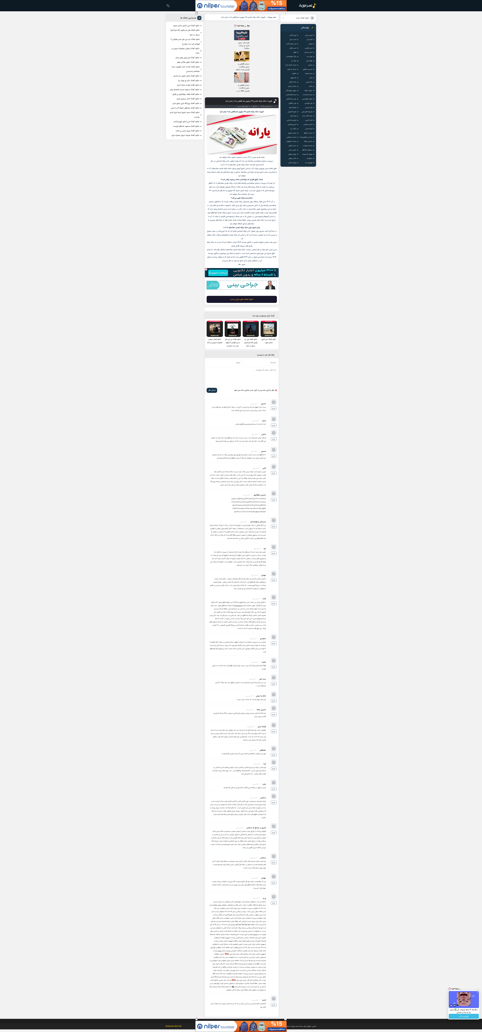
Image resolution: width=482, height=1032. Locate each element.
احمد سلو (293, 39)
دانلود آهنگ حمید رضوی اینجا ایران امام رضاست (185, 114)
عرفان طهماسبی (307, 99)
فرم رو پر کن (463, 1016)
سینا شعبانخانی (291, 94)
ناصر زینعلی (292, 158)
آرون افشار (292, 35)
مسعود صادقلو (307, 150)
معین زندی (292, 150)
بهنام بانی (309, 61)
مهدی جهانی (292, 154)
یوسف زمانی (292, 162)
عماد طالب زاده (307, 116)
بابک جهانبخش (291, 56)
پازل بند (293, 61)
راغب (310, 78)
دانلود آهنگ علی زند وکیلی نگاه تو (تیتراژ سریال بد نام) (185, 32)
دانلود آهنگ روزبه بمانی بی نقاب (187, 131)
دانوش (294, 73)
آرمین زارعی (308, 35)
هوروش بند (308, 162)
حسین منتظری (307, 69)
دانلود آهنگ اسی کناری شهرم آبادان (186, 121)
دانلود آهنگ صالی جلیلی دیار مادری (186, 76)
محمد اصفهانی (291, 141)
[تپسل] (206, 269)
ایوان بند (309, 56)
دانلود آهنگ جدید (302, 18)
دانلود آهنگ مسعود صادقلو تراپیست (186, 126)
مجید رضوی (292, 133)
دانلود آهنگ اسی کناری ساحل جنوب (186, 25)
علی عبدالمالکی (291, 99)
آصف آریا (309, 39)
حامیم (310, 65)
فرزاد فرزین (308, 120)
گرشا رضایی (308, 129)
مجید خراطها (308, 133)
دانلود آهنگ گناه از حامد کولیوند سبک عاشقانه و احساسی (186, 69)
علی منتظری (292, 103)
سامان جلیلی (292, 86)
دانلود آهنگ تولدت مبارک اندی (188, 85)
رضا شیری (309, 82)
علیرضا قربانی (292, 112)
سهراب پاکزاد (308, 90)
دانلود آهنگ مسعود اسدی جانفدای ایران (184, 89)
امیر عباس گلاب (291, 44)
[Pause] (451, 1005)
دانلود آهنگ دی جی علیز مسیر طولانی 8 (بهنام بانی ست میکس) (185, 41)
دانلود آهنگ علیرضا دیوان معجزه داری (185, 135)
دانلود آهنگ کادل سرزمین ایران (188, 98)
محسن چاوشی (291, 137)
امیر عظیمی (308, 48)
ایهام (294, 52)
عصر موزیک (271, 17)
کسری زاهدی (292, 124)
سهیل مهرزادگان (291, 90)
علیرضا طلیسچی (307, 112)
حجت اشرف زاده (290, 65)
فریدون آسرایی (291, 120)
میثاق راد (309, 158)
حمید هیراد (308, 73)
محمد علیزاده (307, 145)
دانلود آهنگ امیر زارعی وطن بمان (187, 57)
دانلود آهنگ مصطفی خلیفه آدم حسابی (185, 108)
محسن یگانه (308, 141)
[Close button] (285, 13)
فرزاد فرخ (293, 116)
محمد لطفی (292, 145)
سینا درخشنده (307, 94)
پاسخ (273, 408)
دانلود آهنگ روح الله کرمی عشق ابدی (186, 103)
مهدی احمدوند (307, 154)
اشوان (310, 44)
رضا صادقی (292, 82)
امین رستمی (308, 52)
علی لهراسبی (308, 103)
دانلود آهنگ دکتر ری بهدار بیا (188, 80)
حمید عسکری (291, 69)
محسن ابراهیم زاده (306, 137)
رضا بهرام (293, 78)
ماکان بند (293, 129)
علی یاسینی (308, 107)
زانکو (310, 86)
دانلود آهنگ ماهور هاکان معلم (188, 62)
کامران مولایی (307, 124)
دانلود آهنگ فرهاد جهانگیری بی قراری (185, 94)
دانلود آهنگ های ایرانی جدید (241, 299)
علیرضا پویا (292, 107)
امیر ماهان (292, 48)
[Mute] (454, 1005)
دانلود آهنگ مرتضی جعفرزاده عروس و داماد (185, 50)
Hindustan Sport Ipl (173, 1026)
